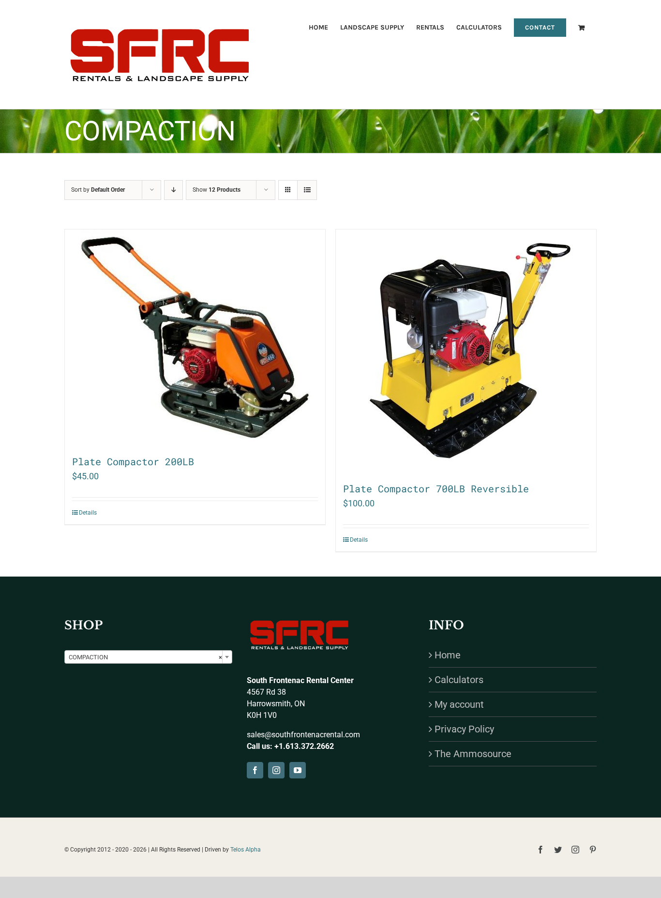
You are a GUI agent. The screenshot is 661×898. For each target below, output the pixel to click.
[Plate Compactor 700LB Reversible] (466, 350)
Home (448, 655)
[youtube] (297, 770)
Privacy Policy (464, 729)
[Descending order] (173, 190)
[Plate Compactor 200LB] (195, 336)
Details (88, 512)
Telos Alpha (245, 849)
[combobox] (148, 657)
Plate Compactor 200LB (133, 461)
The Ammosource (473, 754)
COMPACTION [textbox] (145, 657)
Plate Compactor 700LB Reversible (436, 488)
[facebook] (255, 770)
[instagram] (276, 770)
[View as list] (307, 190)
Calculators (459, 679)
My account (459, 704)
